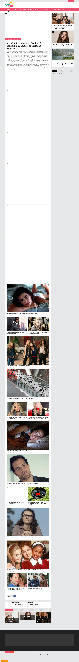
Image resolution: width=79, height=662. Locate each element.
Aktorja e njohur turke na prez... (26, 617)
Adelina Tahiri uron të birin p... (42, 620)
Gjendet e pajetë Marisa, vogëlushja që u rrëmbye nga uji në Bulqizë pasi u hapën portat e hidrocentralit (63, 63)
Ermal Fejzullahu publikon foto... (10, 620)
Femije (54, 49)
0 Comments (10, 39)
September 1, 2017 (16, 39)
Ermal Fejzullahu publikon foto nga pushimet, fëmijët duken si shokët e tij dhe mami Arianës (62, 27)
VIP (6, 13)
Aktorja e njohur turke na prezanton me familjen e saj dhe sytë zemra (63, 45)
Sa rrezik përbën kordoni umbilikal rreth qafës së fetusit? (20, 11)
